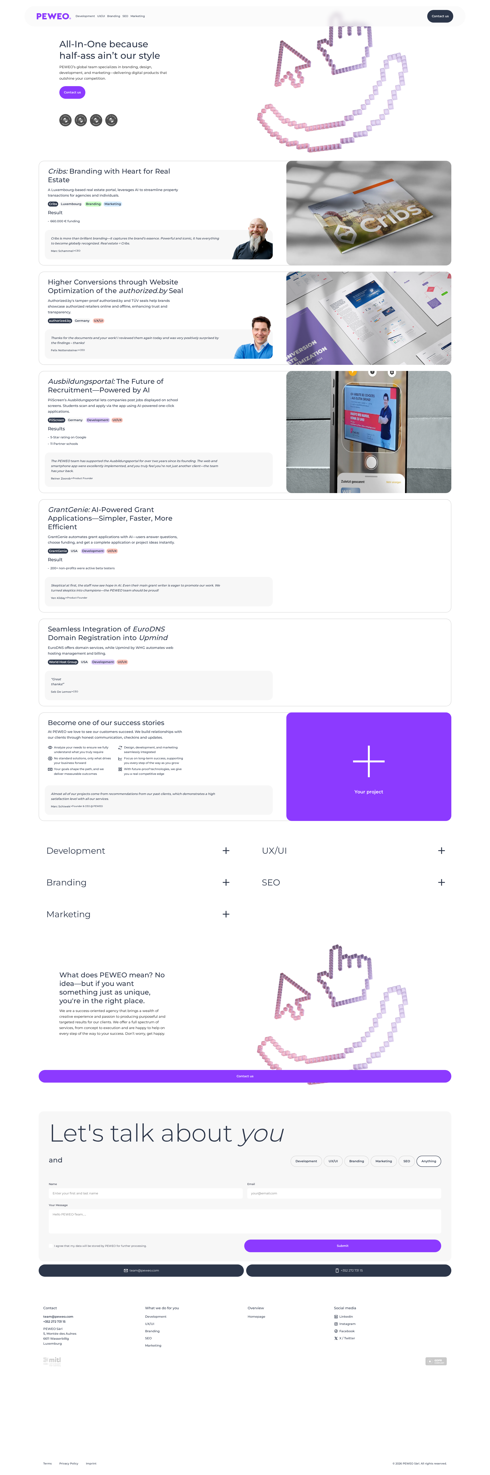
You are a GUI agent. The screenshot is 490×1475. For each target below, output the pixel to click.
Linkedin (346, 1316)
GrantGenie (58, 551)
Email (251, 1184)
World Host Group (63, 662)
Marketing (138, 16)
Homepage (256, 1316)
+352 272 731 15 (54, 1321)
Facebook (347, 1331)
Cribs (53, 204)
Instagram (347, 1324)
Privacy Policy (68, 1463)
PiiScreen (56, 420)
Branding (113, 16)
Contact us (440, 16)
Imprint (91, 1463)
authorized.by (60, 321)
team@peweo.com (58, 1316)
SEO (125, 16)
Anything (428, 1161)
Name (53, 1184)
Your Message (58, 1205)
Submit (343, 1246)
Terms (47, 1463)
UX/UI (101, 16)
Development (85, 16)
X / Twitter (347, 1338)
